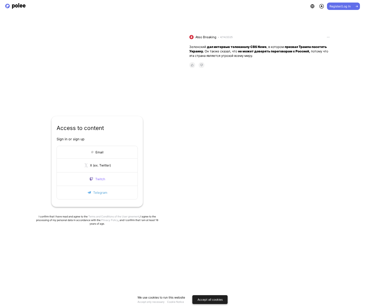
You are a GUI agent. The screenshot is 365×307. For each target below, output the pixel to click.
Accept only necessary (151, 301)
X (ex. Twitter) (100, 165)
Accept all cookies (210, 299)
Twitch (100, 179)
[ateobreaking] (191, 37)
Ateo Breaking (205, 37)
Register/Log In (340, 6)
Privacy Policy (109, 220)
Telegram (100, 193)
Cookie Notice (175, 301)
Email (99, 152)
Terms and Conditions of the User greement (113, 216)
